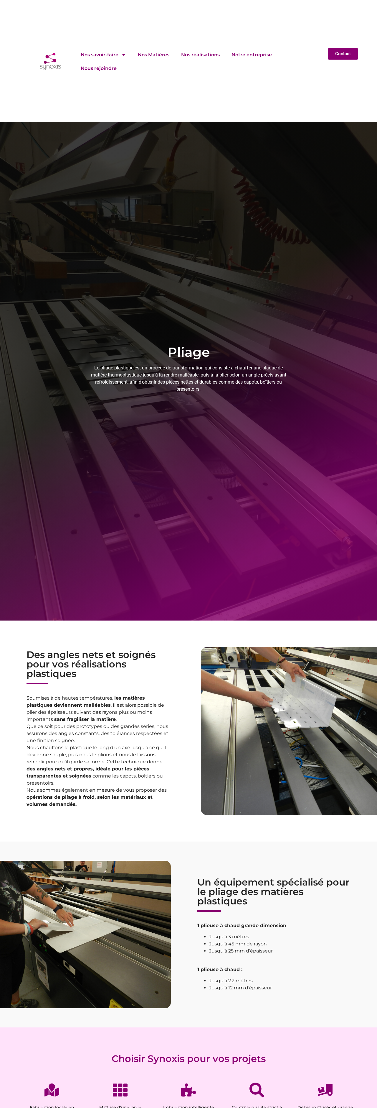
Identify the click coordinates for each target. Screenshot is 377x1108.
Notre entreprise (252, 55)
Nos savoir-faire (99, 55)
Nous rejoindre (99, 68)
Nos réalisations (200, 55)
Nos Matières (153, 55)
